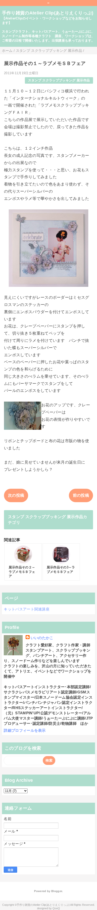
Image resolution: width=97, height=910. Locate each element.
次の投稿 (16, 495)
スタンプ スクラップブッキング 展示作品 (59, 80)
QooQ (56, 908)
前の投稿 (81, 495)
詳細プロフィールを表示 (25, 730)
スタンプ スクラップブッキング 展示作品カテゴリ (47, 519)
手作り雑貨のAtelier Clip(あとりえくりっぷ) (48, 12)
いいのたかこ (42, 638)
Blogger (56, 891)
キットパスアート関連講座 (26, 609)
